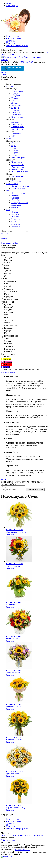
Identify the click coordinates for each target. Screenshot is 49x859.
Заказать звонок (14, 68)
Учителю (15, 219)
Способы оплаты (13, 38)
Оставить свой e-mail (35, 490)
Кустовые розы (18, 176)
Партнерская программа (17, 45)
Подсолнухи (17, 110)
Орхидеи (15, 108)
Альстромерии (18, 91)
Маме (6, 265)
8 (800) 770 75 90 (25, 62)
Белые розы (16, 162)
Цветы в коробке (19, 188)
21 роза (14, 150)
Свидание (15, 198)
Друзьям (15, 212)
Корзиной (8, 307)
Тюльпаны (16, 115)
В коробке (8, 312)
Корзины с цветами (20, 186)
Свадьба (15, 200)
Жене (6, 276)
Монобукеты (17, 129)
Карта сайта (37, 835)
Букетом (8, 304)
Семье (14, 221)
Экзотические (17, 124)
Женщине (8, 257)
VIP (13, 136)
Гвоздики (15, 96)
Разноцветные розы (20, 172)
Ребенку (15, 217)
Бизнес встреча (11, 299)
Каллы (14, 100)
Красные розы (17, 164)
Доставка (10, 41)
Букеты (9, 86)
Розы (8, 138)
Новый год (16, 205)
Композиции (12, 183)
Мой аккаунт (7, 835)
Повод (9, 191)
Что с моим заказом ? (22, 835)
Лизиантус (16, 105)
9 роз (13, 145)
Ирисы (14, 98)
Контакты (10, 43)
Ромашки (15, 112)
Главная (4, 233)
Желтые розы (17, 169)
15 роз (14, 148)
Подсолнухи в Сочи (10, 243)
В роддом (8, 297)
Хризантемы (17, 117)
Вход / (9, 3)
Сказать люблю (11, 291)
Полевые (15, 122)
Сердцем (8, 310)
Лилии (14, 103)
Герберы (15, 93)
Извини (7, 294)
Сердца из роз (17, 181)
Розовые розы (17, 167)
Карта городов (12, 36)
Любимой (15, 226)
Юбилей (15, 195)
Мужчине (15, 224)
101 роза (15, 155)
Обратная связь (8, 840)
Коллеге (15, 214)
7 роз (13, 143)
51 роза (14, 153)
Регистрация (12, 5)
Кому (8, 210)
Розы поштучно (18, 157)
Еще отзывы (6, 479)
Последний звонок (19, 202)
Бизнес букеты (17, 126)
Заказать (10, 534)
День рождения (18, 193)
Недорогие (16, 134)
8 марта (14, 207)
